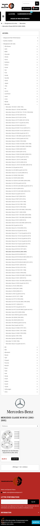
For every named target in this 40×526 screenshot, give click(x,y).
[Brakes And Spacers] (8, 5)
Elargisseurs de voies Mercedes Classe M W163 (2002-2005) (10, 451)
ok (34, 502)
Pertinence (5, 426)
